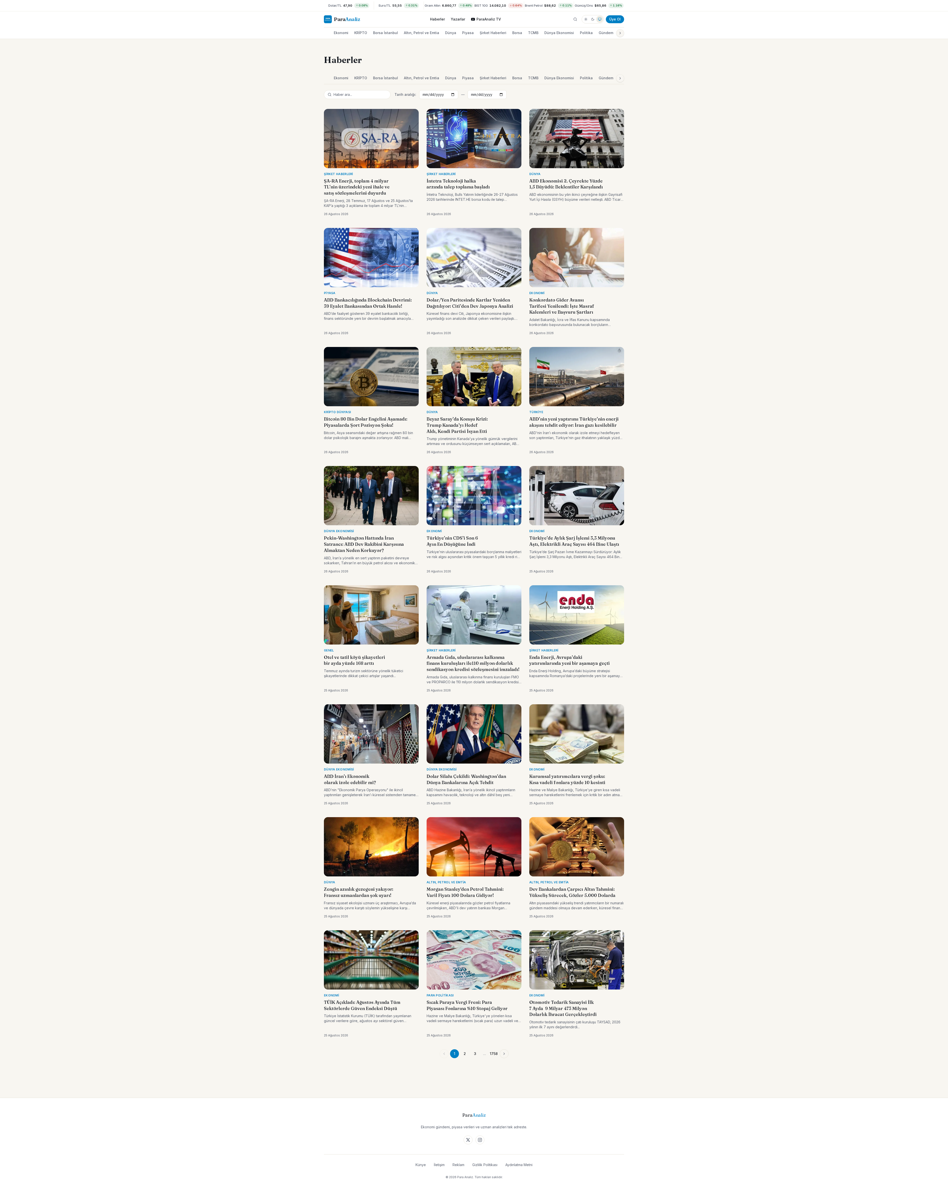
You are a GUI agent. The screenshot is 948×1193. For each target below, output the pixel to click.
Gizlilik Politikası (484, 1165)
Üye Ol (615, 19)
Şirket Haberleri (493, 33)
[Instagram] (479, 1139)
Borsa (517, 33)
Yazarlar (458, 19)
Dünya (450, 33)
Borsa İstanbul (385, 33)
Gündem (606, 33)
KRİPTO (360, 33)
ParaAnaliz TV (488, 19)
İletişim (439, 1165)
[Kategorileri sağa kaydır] (620, 33)
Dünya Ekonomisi (559, 33)
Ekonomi (341, 33)
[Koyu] (592, 19)
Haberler (437, 19)
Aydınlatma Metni (519, 1165)
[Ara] (575, 19)
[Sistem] (599, 19)
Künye (420, 1165)
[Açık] (585, 19)
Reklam (458, 1165)
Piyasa (468, 33)
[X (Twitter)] (468, 1139)
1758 (494, 1053)
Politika (586, 33)
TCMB (533, 33)
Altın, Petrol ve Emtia (421, 33)
